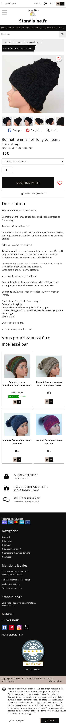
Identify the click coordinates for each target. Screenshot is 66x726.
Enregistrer (36, 130)
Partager (16, 130)
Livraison (7, 557)
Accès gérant (56, 681)
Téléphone (9, 614)
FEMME (19, 42)
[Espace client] (45, 3)
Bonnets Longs (10, 144)
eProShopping (8, 681)
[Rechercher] (62, 34)
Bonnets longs (33, 42)
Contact (37, 3)
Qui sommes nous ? (12, 549)
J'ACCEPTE (50, 720)
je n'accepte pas (17, 720)
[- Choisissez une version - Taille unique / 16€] (33, 161)
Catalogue (7, 541)
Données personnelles (11, 588)
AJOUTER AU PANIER (28, 182)
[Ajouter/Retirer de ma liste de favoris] (60, 183)
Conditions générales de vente (16, 553)
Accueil (8, 42)
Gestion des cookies (10, 584)
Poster (54, 130)
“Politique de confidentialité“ (41, 710)
